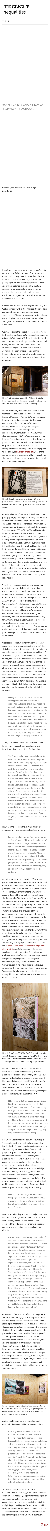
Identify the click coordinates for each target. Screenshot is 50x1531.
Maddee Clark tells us (25, 452)
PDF (46, 1525)
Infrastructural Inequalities (16, 9)
